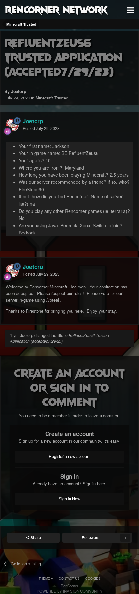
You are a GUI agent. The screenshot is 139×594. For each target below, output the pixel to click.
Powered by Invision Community (69, 591)
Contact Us (69, 578)
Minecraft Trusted (52, 98)
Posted (41, 128)
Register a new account (69, 456)
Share (35, 537)
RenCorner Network (56, 9)
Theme (45, 578)
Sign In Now (69, 499)
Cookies (93, 578)
